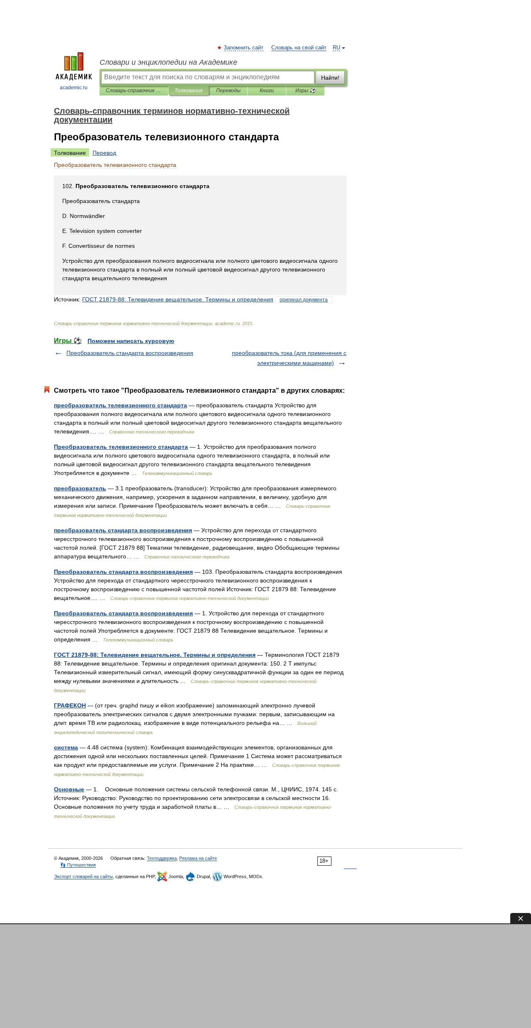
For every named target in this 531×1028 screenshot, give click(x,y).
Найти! (330, 77)
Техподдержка (162, 858)
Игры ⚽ (305, 90)
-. (177, 299)
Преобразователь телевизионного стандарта (121, 446)
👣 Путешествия (78, 864)
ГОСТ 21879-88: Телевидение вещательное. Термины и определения (155, 654)
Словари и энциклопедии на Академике (168, 62)
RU (336, 48)
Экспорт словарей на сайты (83, 876)
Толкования (188, 90)
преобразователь (80, 488)
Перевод (104, 152)
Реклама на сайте (198, 858)
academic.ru (74, 88)
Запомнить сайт (243, 48)
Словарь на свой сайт (298, 48)
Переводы (228, 90)
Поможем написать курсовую (131, 341)
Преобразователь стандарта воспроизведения (129, 353)
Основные (69, 789)
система (66, 747)
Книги (267, 90)
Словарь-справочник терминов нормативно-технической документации (134, 90)
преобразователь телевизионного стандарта (120, 405)
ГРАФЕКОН (70, 705)
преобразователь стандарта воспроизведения (123, 530)
